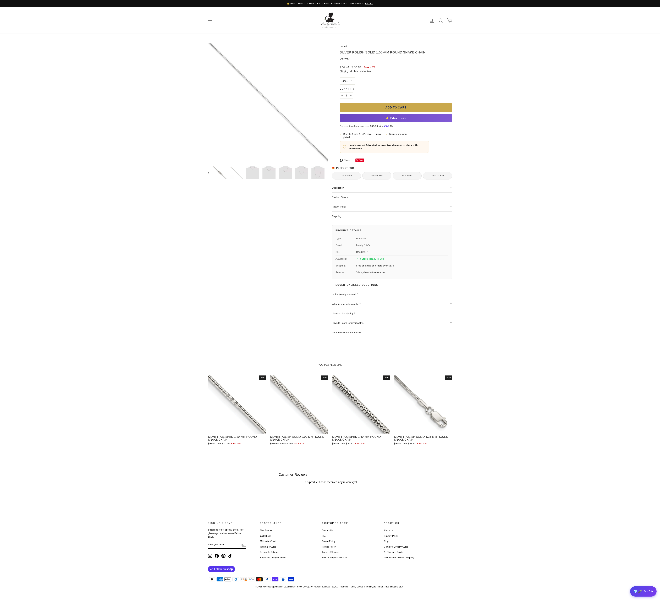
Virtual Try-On (396, 117)
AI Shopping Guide (393, 552)
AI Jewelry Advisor (269, 552)
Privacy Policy (391, 536)
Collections (265, 536)
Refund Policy (329, 547)
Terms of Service (330, 552)
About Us (388, 530)
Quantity (347, 89)
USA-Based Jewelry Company (399, 557)
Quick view (237, 429)
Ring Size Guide (268, 547)
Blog (386, 541)
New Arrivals (266, 530)
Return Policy (328, 541)
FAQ (324, 536)
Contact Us (327, 530)
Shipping (344, 71)
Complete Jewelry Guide (396, 547)
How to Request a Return (334, 557)
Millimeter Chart (268, 541)
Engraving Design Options (273, 557)
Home (342, 46)
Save (361, 160)
